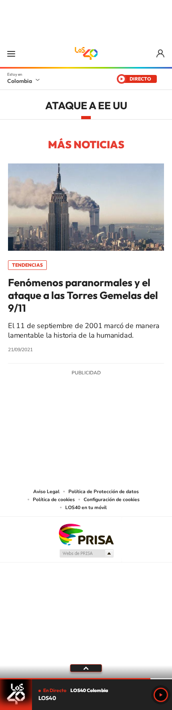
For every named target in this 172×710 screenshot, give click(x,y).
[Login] (161, 54)
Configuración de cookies (112, 499)
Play (160, 694)
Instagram (70, 431)
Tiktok (54, 431)
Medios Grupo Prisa (86, 553)
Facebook (118, 431)
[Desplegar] (86, 668)
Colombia (19, 81)
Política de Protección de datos (103, 491)
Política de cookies (54, 499)
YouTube (86, 431)
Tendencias (27, 265)
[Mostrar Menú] (11, 53)
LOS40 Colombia (86, 53)
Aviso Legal (46, 491)
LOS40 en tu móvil (86, 507)
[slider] (86, 678)
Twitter (102, 431)
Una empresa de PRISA (86, 534)
